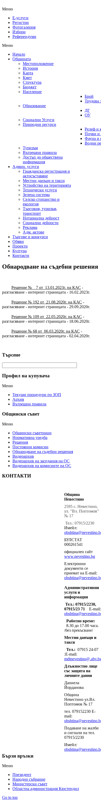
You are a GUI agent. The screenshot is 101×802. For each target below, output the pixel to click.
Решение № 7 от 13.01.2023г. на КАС (46, 287)
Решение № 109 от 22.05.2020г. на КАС (46, 316)
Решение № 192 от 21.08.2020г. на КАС (46, 302)
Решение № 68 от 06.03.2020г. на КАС (45, 331)
